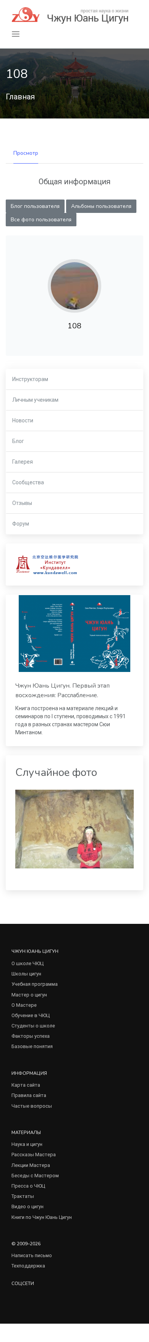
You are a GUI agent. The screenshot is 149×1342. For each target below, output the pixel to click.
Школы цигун (26, 974)
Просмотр (25, 153)
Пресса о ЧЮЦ (28, 1186)
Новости (22, 420)
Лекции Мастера (30, 1165)
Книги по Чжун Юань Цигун (41, 1217)
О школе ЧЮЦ (27, 963)
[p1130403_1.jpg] (74, 828)
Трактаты (22, 1196)
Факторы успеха (30, 1036)
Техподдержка (28, 1266)
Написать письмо (31, 1255)
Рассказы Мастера (33, 1154)
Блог (18, 441)
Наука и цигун (26, 1144)
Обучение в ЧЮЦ (30, 1015)
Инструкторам (30, 379)
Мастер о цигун (29, 995)
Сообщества (28, 482)
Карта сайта (25, 1085)
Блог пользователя (35, 206)
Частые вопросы (31, 1106)
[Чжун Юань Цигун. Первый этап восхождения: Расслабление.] (74, 633)
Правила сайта (28, 1095)
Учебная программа (34, 984)
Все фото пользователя (41, 219)
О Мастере (24, 1005)
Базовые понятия (32, 1046)
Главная (20, 96)
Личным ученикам (35, 400)
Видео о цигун (27, 1206)
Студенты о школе (33, 1026)
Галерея (22, 462)
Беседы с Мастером (35, 1175)
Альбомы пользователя (101, 206)
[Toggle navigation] (15, 34)
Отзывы (22, 503)
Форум (20, 524)
